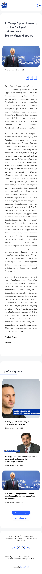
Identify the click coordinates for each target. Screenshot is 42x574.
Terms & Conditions (14, 559)
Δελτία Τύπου (28, 536)
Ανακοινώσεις (9, 70)
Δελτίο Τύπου (9, 428)
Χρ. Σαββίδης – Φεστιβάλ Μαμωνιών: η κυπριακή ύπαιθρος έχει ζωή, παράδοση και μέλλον (21, 459)
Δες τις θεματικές (21, 518)
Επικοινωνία (21, 540)
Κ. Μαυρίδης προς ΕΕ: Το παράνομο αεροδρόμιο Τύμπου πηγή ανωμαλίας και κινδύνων (20, 496)
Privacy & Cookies (28, 559)
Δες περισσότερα (21, 513)
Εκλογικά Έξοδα (32, 538)
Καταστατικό (15, 536)
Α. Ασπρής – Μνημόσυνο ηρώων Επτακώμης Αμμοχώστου (18, 422)
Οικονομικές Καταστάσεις (14, 538)
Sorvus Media (24, 567)
